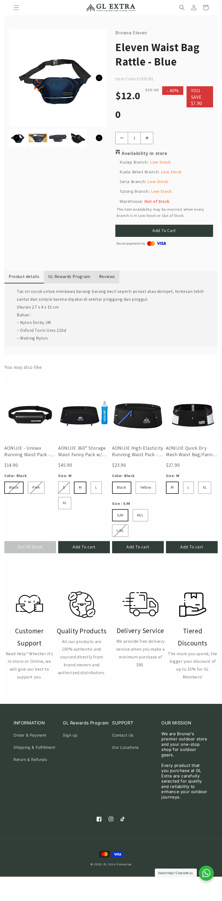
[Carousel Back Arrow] (16, 138)
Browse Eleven (131, 33)
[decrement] (122, 138)
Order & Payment (30, 735)
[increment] (147, 138)
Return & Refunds (30, 759)
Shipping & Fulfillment (34, 747)
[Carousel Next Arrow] (99, 78)
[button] (16, 8)
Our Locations (125, 747)
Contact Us (122, 735)
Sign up (70, 735)
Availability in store (144, 153)
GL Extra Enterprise (117, 864)
